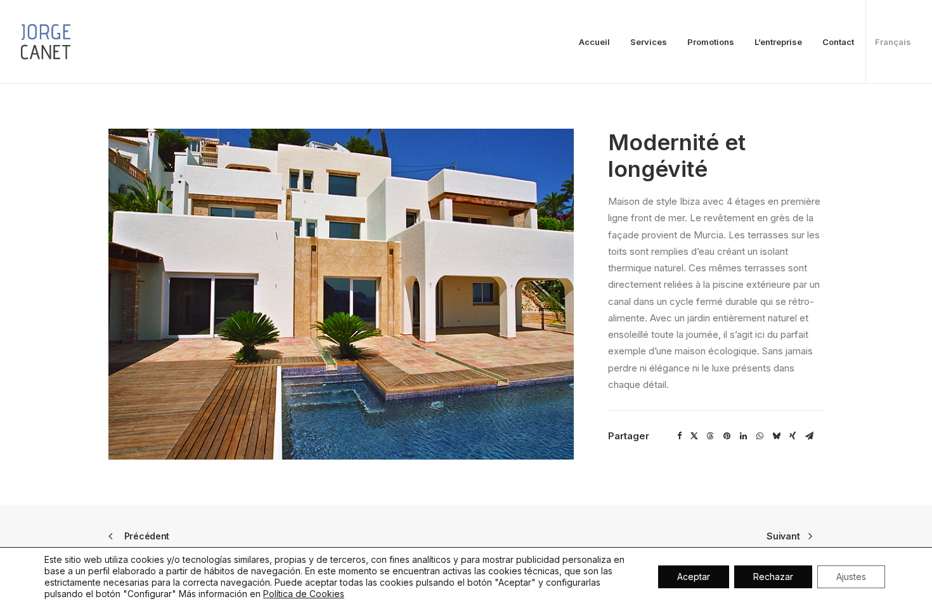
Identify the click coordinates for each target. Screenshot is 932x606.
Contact (838, 42)
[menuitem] (599, 42)
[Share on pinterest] (726, 436)
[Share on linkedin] (743, 436)
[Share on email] (809, 436)
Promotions (710, 42)
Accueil (594, 42)
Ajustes (851, 576)
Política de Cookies (303, 593)
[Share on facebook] (679, 436)
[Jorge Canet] (45, 42)
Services (648, 42)
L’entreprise (778, 42)
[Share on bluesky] (776, 436)
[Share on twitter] (695, 436)
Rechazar (773, 576)
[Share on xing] (792, 436)
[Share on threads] (710, 436)
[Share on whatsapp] (759, 436)
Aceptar (693, 576)
